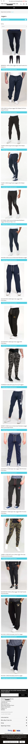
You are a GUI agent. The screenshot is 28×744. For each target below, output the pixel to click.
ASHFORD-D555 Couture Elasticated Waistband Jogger (14, 257)
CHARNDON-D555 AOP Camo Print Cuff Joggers (12, 384)
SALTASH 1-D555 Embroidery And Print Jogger (11, 675)
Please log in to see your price (9, 69)
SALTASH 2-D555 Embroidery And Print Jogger (12, 634)
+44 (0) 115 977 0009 (2, 1)
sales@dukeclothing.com (4, 1)
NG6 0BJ (3, 709)
